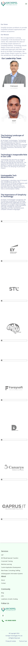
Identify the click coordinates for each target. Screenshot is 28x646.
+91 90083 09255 (10, 620)
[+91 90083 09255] (3, 621)
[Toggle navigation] (26, 4)
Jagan (14, 120)
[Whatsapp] (3, 615)
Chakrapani (14, 86)
